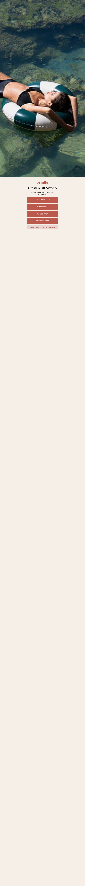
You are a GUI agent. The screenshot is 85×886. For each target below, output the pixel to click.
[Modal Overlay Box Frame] (42, 443)
